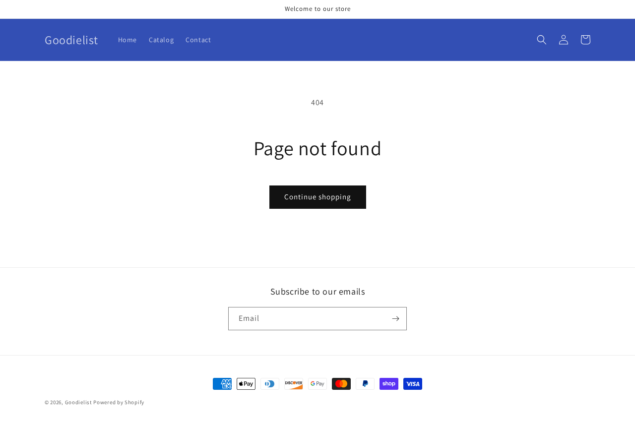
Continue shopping (317, 196)
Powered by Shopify (118, 402)
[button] (542, 40)
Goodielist (78, 402)
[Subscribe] (395, 318)
